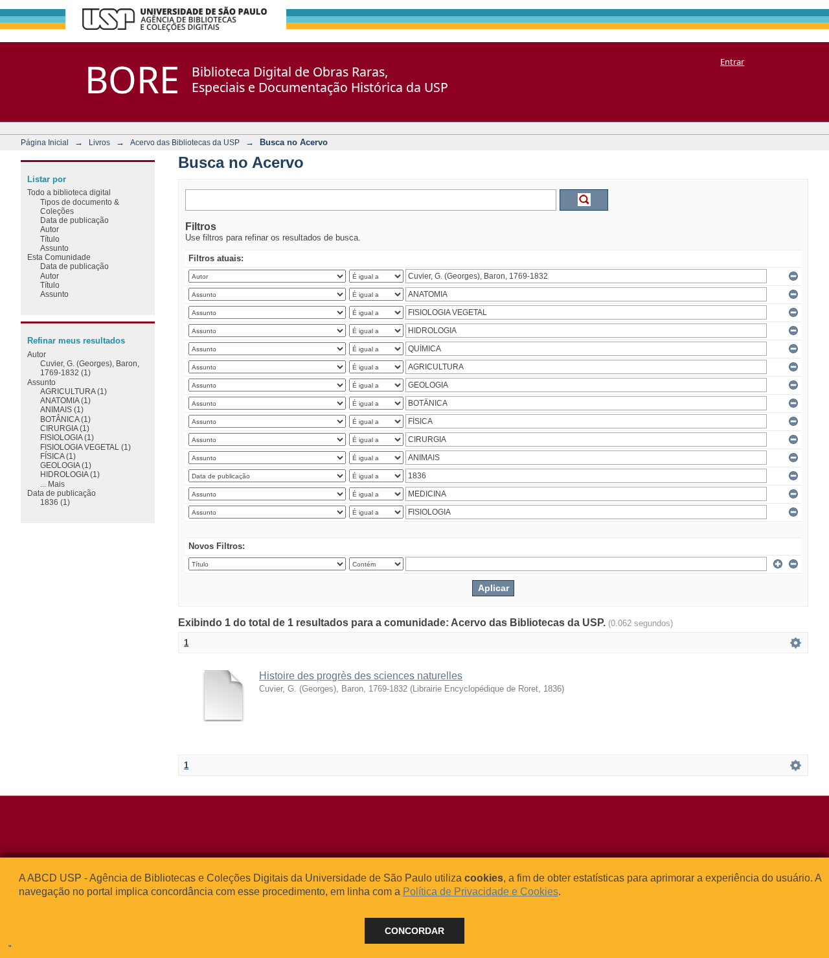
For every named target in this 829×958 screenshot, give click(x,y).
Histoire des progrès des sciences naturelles (360, 675)
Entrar (732, 61)
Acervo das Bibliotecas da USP (185, 142)
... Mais (52, 484)
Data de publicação (74, 220)
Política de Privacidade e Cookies (480, 891)
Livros (99, 142)
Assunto (54, 248)
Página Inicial (45, 142)
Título (50, 239)
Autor (49, 229)
